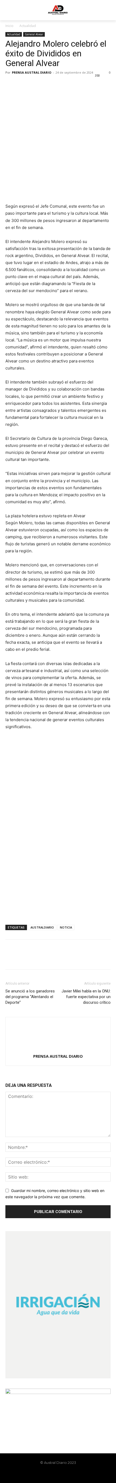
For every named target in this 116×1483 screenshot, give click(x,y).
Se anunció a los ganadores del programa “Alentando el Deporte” (30, 997)
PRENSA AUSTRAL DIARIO (31, 72)
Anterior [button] (12, 743)
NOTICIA (66, 927)
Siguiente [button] (104, 743)
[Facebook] (10, 84)
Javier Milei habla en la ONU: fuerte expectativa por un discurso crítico (86, 997)
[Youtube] (72, 1474)
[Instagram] (53, 1474)
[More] (60, 84)
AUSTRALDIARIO (42, 927)
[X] (23, 84)
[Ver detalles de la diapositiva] (58, 763)
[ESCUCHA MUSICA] (58, 183)
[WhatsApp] (48, 84)
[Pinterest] (35, 84)
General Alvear (34, 34)
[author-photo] (58, 1048)
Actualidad (27, 25)
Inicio (9, 25)
